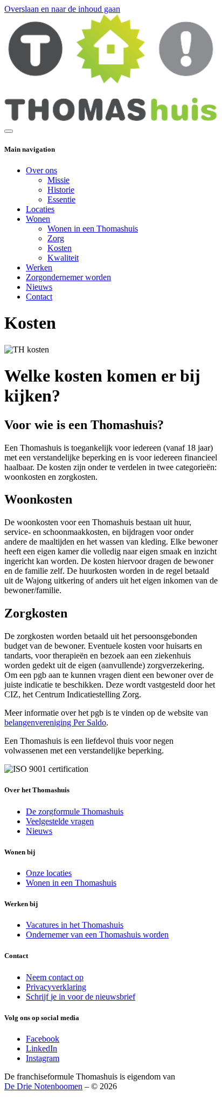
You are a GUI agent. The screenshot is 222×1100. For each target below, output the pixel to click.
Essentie (61, 199)
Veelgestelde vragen (60, 821)
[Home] (111, 118)
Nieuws (39, 286)
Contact (39, 296)
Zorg (55, 238)
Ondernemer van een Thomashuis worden (97, 934)
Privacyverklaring (56, 987)
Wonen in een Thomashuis (92, 228)
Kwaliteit (63, 257)
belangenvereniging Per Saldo (55, 722)
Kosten (59, 248)
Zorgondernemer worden (68, 277)
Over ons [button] (41, 170)
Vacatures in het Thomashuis (74, 924)
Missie (58, 180)
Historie (60, 189)
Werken (39, 267)
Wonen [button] (38, 218)
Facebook (42, 1038)
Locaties (40, 209)
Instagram (42, 1058)
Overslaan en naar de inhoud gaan (62, 8)
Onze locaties (49, 873)
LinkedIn (41, 1048)
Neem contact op (55, 977)
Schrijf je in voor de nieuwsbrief (80, 996)
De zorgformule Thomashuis (74, 811)
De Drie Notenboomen (43, 1086)
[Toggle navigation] (8, 131)
